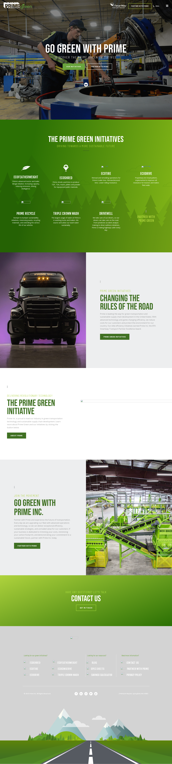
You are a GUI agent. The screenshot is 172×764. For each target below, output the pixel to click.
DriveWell (106, 213)
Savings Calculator (101, 674)
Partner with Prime (138, 668)
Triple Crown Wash (66, 213)
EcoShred (66, 178)
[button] (163, 6)
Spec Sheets (97, 668)
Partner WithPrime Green (146, 219)
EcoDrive (146, 174)
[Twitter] (91, 693)
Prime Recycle (25, 213)
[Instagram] (86, 693)
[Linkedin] (81, 693)
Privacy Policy (134, 674)
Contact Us (132, 662)
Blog (94, 662)
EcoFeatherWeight (67, 662)
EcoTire (106, 174)
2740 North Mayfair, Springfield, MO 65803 (133, 694)
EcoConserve (65, 668)
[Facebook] (76, 693)
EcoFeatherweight (26, 177)
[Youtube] (95, 693)
